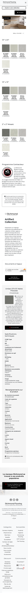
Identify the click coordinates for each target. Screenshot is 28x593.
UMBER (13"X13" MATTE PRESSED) (6, 97)
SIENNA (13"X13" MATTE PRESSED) (14, 97)
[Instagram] (14, 499)
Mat (6, 437)
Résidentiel (8, 421)
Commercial (15, 421)
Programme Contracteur (12, 453)
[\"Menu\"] (25, 3)
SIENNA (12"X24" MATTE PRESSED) (14, 55)
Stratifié (7, 537)
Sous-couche (7, 548)
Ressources (7, 566)
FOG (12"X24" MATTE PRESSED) (22, 55)
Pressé (7, 449)
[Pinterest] (17, 499)
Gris (6, 413)
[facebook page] (10, 499)
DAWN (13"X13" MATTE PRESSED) (6, 113)
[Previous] (3, 22)
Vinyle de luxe (7, 532)
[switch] (24, 33)
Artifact (7, 409)
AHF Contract (21, 539)
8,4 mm (12, 425)
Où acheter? (20, 562)
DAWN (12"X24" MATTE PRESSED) (6, 71)
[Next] (25, 22)
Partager (21, 12)
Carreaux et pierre (7, 530)
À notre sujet (7, 568)
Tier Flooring (20, 541)
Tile (6, 441)
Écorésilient (7, 539)
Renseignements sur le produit (14, 391)
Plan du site (7, 584)
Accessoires (7, 554)
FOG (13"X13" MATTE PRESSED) (22, 97)
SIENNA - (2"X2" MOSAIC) (14, 139)
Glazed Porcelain (10, 429)
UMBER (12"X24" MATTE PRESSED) (6, 55)
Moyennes (8, 417)
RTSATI (7, 401)
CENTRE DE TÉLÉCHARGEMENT (14, 277)
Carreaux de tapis (7, 542)
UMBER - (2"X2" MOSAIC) (6, 139)
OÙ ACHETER (15, 327)
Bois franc (7, 535)
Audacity (20, 530)
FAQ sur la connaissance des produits (7, 576)
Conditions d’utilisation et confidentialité (13, 514)
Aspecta (20, 532)
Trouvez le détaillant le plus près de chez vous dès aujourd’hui (15, 485)
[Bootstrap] (14, 504)
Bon (6, 433)
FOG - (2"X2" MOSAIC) (22, 139)
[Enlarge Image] (6, 48)
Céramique (8, 405)
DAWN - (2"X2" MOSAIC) (6, 154)
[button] (12, 518)
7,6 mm (7, 425)
